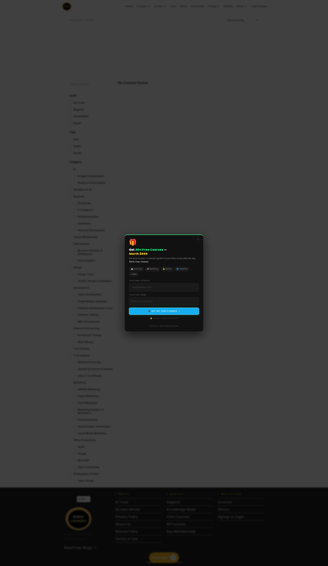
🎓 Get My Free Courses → (164, 311)
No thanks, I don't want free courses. (164, 325)
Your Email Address (139, 280)
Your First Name (137, 295)
